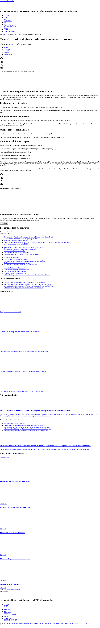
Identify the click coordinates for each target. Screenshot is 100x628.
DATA (6, 17)
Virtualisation (8, 54)
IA (5, 19)
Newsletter (22, 623)
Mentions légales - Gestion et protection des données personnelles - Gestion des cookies (53, 623)
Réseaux (6, 52)
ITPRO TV (7, 29)
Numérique (7, 51)
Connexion (9, 589)
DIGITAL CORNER (10, 31)
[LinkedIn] (50, 61)
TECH (6, 28)
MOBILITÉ (7, 22)
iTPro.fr (11, 44)
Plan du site (84, 623)
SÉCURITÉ (8, 24)
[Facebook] (50, 58)
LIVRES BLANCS (10, 26)
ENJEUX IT (8, 21)
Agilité (6, 47)
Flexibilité (7, 49)
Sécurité (3, 34)
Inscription (17, 589)
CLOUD (6, 15)
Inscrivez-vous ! (5, 457)
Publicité (16, 623)
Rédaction (10, 623)
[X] (50, 64)
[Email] (50, 67)
